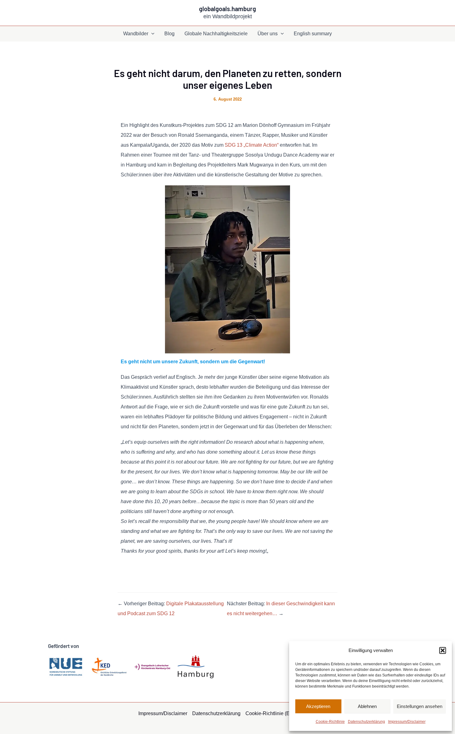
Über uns (268, 33)
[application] (151, 33)
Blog (169, 33)
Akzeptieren (318, 706)
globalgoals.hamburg (227, 8)
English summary (313, 33)
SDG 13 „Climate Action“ (252, 145)
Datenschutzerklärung (366, 721)
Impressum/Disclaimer (407, 721)
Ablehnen (367, 706)
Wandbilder (135, 33)
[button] (443, 650)
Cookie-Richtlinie (330, 721)
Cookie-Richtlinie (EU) (270, 713)
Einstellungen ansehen (419, 706)
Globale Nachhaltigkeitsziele (216, 33)
